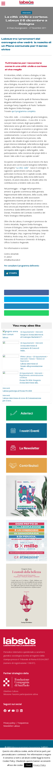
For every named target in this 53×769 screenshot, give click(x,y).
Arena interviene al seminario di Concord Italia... (29, 348)
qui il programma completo (23, 111)
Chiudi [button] (28, 765)
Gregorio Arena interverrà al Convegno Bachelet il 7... (31, 335)
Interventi (26, 12)
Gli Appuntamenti (27, 332)
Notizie (32, 359)
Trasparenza (22, 723)
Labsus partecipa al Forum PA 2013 (17, 391)
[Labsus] (26, 3)
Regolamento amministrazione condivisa (31, 376)
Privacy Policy (39, 765)
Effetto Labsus (25, 356)
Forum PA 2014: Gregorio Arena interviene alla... (30, 381)
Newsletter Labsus (11, 726)
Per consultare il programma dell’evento (21, 265)
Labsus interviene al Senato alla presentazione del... (31, 366)
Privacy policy (9, 723)
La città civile (22, 168)
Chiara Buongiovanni (18, 28)
